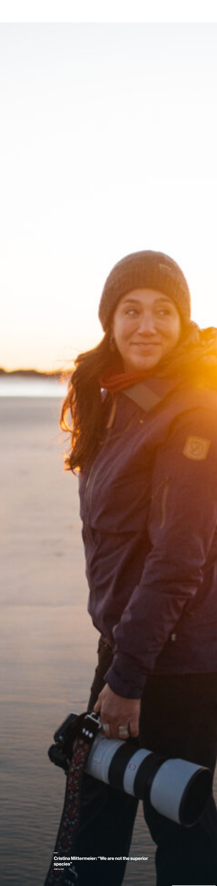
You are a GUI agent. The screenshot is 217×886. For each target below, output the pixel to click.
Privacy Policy (196, 882)
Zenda (61, 881)
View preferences (207, 878)
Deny (193, 878)
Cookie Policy (190, 882)
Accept (179, 878)
